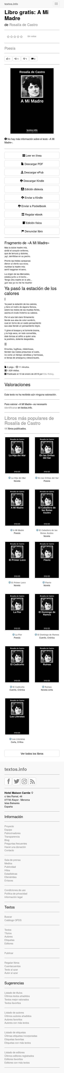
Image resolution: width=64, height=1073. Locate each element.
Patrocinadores (12, 833)
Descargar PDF (33, 164)
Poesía (9, 48)
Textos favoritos (12, 1003)
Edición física (33, 223)
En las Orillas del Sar (48, 477)
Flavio (48, 582)
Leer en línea (33, 155)
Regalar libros (11, 962)
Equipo (8, 829)
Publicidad (10, 866)
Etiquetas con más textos (17, 1042)
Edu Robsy (48, 373)
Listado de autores (14, 1012)
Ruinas (48, 686)
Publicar (8, 953)
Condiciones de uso (15, 890)
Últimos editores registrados (19, 1056)
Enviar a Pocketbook (33, 206)
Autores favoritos (13, 1019)
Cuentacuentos (12, 966)
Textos (7, 929)
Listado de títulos (13, 992)
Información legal (13, 897)
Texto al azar (11, 969)
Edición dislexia (33, 189)
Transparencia (12, 836)
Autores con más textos (16, 1022)
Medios (8, 863)
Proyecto (9, 826)
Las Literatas (18, 739)
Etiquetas (9, 940)
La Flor (18, 634)
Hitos (7, 870)
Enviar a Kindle (33, 197)
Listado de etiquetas (15, 1032)
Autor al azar (11, 973)
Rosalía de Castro (23, 24)
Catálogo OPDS (13, 920)
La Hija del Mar (18, 477)
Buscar (8, 916)
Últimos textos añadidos (17, 996)
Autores (8, 936)
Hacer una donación (15, 847)
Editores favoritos (13, 1059)
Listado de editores (14, 1052)
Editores (8, 943)
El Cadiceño (18, 686)
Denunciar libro (33, 231)
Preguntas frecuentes (15, 843)
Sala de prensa (12, 860)
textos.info (15, 769)
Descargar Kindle (33, 181)
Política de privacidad (15, 893)
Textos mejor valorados (16, 999)
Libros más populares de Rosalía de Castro (29, 420)
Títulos (8, 933)
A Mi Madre (18, 530)
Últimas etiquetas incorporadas (20, 1036)
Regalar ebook (33, 214)
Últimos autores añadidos (17, 1016)
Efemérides (10, 877)
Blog (6, 840)
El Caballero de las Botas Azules (48, 531)
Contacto (9, 850)
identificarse (10, 407)
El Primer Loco (18, 582)
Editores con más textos (17, 1062)
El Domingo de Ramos (48, 634)
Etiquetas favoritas (14, 1039)
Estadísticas (10, 873)
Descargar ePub (33, 172)
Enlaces (8, 880)
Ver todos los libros (32, 753)
